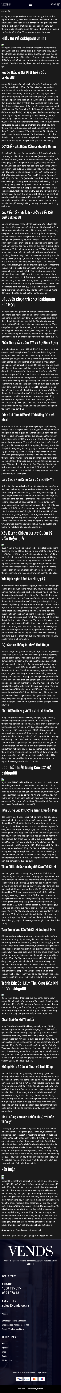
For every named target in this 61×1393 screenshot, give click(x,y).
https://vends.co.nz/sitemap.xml (26, 1230)
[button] (30, 4)
